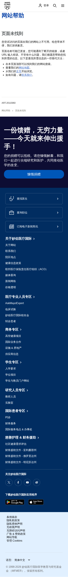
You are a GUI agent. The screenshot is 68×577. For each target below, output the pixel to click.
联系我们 (26, 75)
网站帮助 (13, 15)
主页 (18, 71)
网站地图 (24, 67)
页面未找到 (20, 110)
